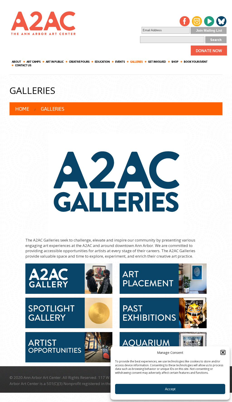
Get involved (157, 61)
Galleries (136, 61)
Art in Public (54, 61)
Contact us (23, 65)
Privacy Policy (175, 383)
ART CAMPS (33, 61)
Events (120, 61)
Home (22, 109)
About (16, 61)
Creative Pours (79, 61)
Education (102, 61)
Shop (174, 61)
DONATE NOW (209, 50)
